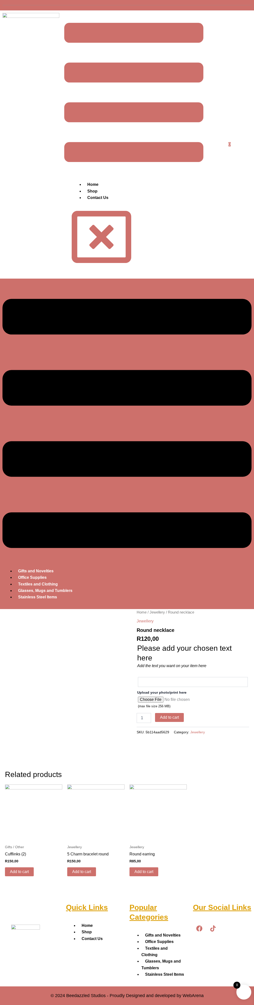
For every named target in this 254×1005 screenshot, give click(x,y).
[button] (127, 424)
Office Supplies (32, 577)
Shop (92, 191)
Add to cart (169, 717)
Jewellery (157, 612)
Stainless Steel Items (37, 597)
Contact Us (97, 197)
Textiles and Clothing (38, 584)
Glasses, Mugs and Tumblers (45, 590)
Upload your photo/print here (162, 692)
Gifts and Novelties (36, 571)
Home (92, 184)
